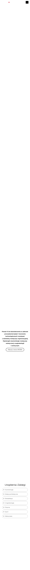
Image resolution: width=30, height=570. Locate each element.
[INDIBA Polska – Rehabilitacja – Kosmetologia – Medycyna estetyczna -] (9, 2)
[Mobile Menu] (27, 2)
